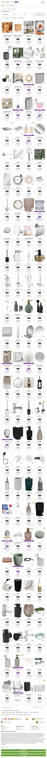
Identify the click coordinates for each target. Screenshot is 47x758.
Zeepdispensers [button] (21, 18)
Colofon (17, 727)
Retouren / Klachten (35, 729)
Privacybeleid (18, 729)
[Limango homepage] (5, 1)
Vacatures (3, 729)
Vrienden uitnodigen (5, 727)
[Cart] (11, 32)
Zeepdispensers (5, 712)
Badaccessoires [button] (13, 18)
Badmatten (25, 712)
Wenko (30, 712)
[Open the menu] (2, 5)
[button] (7, 14)
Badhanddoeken (19, 712)
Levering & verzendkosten (36, 727)
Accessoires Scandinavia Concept (8, 714)
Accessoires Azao (27, 714)
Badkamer (6, 18)
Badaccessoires (12, 712)
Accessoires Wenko (19, 714)
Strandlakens (35, 712)
